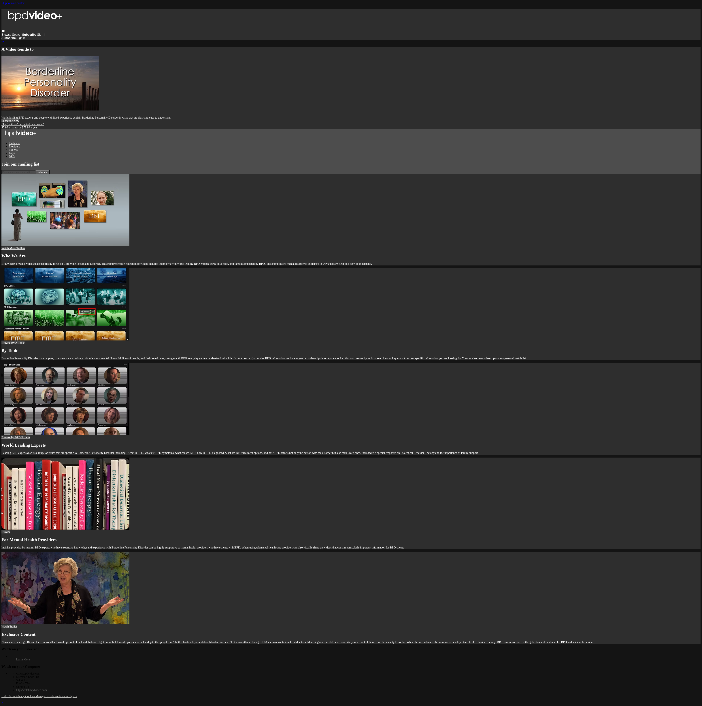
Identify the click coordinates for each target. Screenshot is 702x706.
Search (17, 34)
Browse (6, 34)
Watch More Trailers (13, 248)
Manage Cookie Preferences (52, 696)
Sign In (21, 38)
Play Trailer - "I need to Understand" (22, 124)
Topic (12, 153)
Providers (14, 146)
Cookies (30, 696)
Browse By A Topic (12, 342)
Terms (12, 696)
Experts (13, 149)
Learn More (23, 659)
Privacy (20, 696)
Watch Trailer (9, 626)
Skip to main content (13, 3)
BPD (12, 156)
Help (4, 696)
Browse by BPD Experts (15, 437)
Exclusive (14, 143)
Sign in (41, 34)
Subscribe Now (10, 120)
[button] (3, 31)
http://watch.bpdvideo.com (31, 690)
